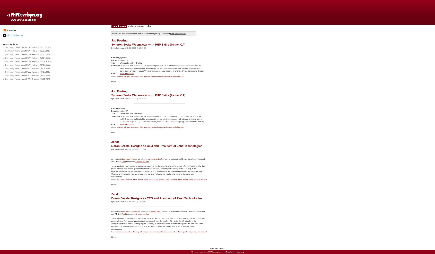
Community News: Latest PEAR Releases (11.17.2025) (27, 51)
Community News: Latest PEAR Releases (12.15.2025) (28, 47)
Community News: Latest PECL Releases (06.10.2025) (27, 75)
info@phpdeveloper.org (234, 252)
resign (146, 179)
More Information (127, 74)
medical (159, 179)
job (125, 76)
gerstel (140, 179)
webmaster (135, 76)
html (145, 76)
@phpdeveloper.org (15, 35)
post (128, 76)
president (128, 179)
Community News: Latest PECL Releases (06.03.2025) (27, 79)
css (148, 76)
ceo (122, 179)
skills (141, 76)
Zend (123, 162)
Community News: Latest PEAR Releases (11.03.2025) (27, 54)
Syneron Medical (142, 162)
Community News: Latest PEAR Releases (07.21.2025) (28, 65)
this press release (129, 159)
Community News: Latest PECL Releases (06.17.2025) (27, 72)
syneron (120, 76)
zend (119, 179)
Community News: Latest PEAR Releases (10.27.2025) (28, 58)
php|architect (156, 159)
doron (135, 179)
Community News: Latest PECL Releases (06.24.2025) (27, 68)
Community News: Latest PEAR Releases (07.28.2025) (28, 61)
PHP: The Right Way (178, 34)
